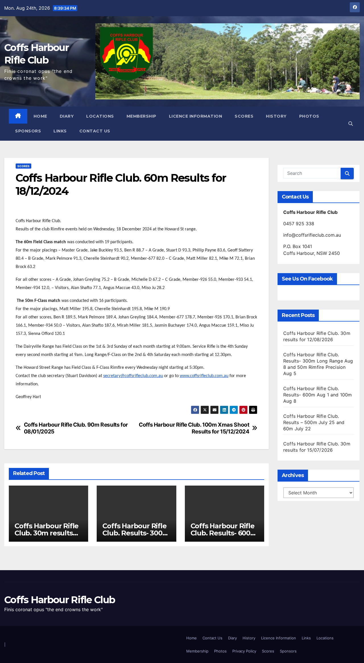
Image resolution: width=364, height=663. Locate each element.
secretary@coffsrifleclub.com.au (133, 376)
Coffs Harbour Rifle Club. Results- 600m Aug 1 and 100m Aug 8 (317, 395)
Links (60, 131)
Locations (100, 116)
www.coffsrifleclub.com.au (204, 376)
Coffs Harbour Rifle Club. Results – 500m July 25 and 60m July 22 (313, 422)
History (276, 116)
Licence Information (195, 116)
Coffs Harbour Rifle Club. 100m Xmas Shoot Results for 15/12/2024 (194, 428)
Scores (244, 116)
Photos (309, 116)
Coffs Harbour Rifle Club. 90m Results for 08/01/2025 (76, 428)
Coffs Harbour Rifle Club (59, 600)
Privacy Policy (244, 651)
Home (40, 116)
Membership (141, 116)
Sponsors (28, 131)
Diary (67, 116)
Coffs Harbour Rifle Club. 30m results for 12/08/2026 (46, 533)
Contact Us (94, 131)
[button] (350, 123)
